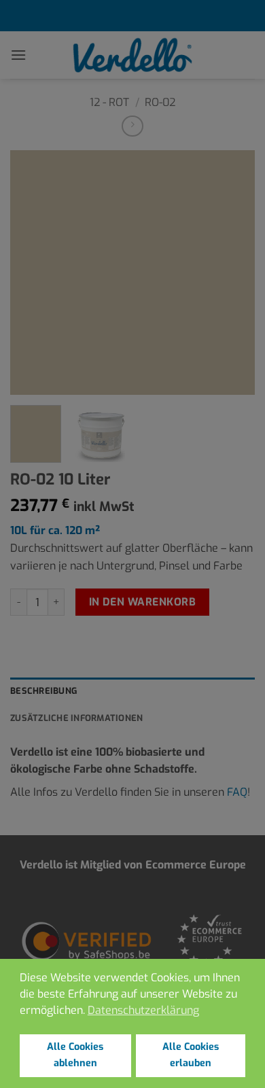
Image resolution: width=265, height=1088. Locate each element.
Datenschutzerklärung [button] (143, 1010)
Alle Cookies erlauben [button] (190, 1055)
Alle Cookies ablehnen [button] (75, 1055)
